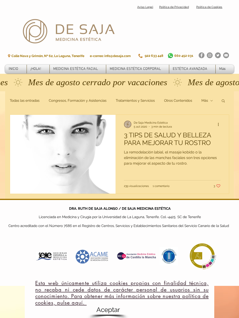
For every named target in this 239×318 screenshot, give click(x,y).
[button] (108, 310)
